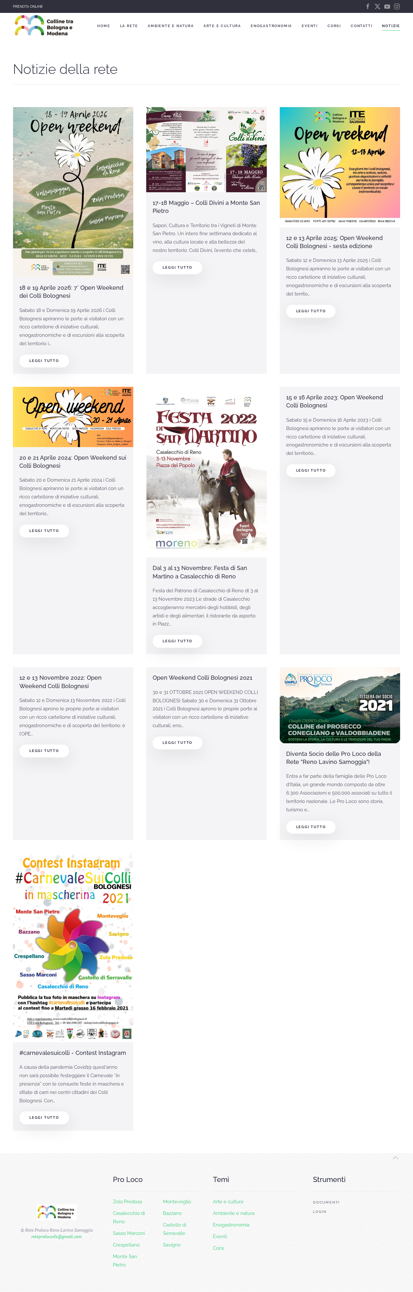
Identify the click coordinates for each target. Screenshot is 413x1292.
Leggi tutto (44, 361)
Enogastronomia (271, 26)
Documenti (326, 1202)
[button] (395, 1158)
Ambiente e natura (171, 26)
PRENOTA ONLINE (28, 7)
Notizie (391, 26)
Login (320, 1212)
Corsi (334, 26)
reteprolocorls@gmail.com (56, 1236)
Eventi (310, 26)
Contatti (361, 26)
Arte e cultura (222, 26)
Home (103, 26)
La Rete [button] (129, 26)
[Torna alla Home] (45, 26)
